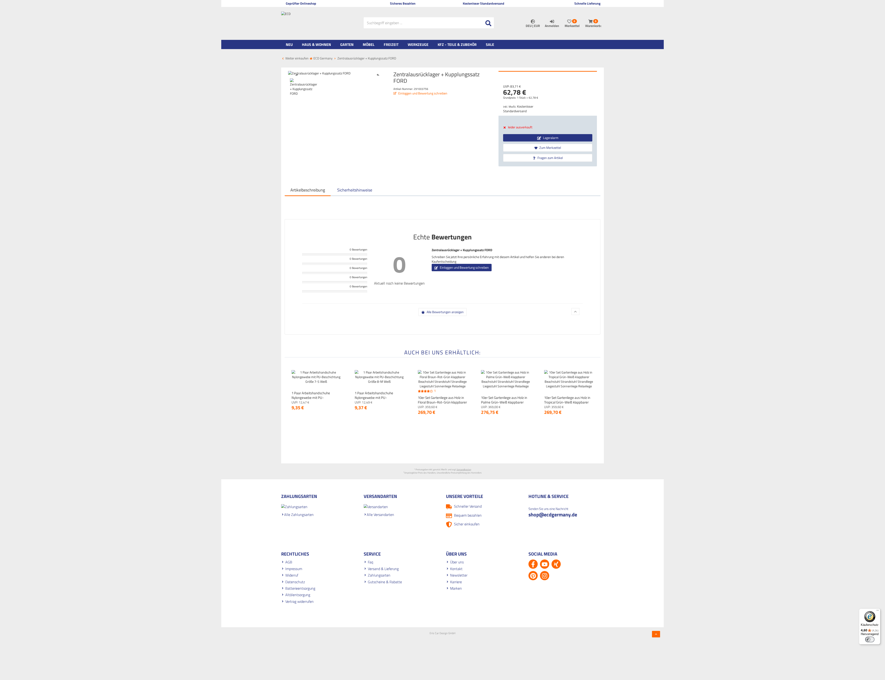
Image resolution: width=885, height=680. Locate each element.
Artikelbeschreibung (307, 190)
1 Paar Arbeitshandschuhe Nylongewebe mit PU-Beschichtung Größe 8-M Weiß (377, 397)
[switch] (869, 639)
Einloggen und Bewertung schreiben (422, 93)
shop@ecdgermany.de (552, 514)
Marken (456, 588)
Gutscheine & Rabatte (385, 582)
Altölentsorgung (297, 595)
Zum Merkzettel (550, 147)
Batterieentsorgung (300, 588)
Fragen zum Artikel (550, 157)
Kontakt (456, 568)
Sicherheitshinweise (354, 190)
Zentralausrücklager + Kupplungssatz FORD (462, 249)
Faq (370, 562)
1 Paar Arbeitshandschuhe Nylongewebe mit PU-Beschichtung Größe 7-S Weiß (313, 397)
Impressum (293, 568)
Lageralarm (550, 137)
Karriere (456, 582)
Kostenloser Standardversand (518, 108)
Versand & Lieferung (383, 568)
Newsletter (458, 575)
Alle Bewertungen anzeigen (445, 311)
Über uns (457, 562)
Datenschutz (295, 582)
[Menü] (877, 611)
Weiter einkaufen (297, 58)
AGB (288, 562)
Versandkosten (464, 469)
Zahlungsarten (379, 575)
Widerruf (291, 575)
